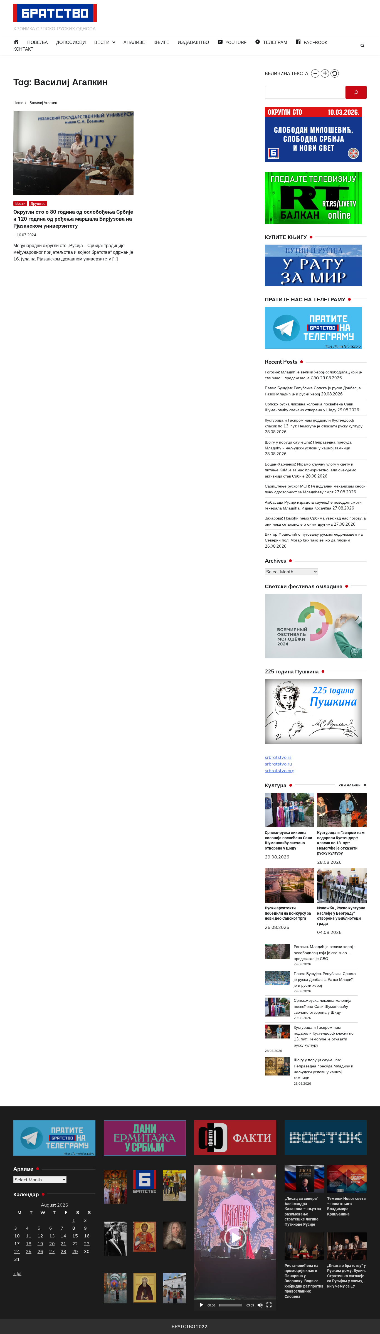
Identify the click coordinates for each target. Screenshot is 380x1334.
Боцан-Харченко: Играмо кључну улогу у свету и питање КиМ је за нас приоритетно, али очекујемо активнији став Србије (310, 470)
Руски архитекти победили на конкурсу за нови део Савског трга (288, 913)
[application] (235, 1237)
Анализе (134, 42)
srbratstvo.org (280, 770)
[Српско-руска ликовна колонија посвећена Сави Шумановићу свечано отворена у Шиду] (277, 1008)
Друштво (38, 203)
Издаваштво (193, 42)
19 (40, 1243)
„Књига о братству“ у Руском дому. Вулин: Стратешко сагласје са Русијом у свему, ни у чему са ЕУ (346, 1275)
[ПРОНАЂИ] (356, 92)
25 (28, 1251)
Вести (102, 42)
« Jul (17, 1273)
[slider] (230, 1305)
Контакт (23, 49)
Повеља (37, 42)
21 (63, 1243)
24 (17, 1251)
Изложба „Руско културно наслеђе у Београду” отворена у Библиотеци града (341, 916)
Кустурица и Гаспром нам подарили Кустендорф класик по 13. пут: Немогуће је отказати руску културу (341, 842)
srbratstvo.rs (278, 757)
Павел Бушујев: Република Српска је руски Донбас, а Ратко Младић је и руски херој (325, 979)
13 (52, 1236)
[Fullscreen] (269, 1305)
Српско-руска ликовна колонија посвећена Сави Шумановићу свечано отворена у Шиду (288, 840)
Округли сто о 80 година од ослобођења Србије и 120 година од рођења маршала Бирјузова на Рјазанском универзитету (73, 219)
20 (52, 1243)
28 (63, 1251)
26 (40, 1251)
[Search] (362, 45)
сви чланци (350, 785)
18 (28, 1243)
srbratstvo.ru (278, 764)
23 (87, 1243)
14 (63, 1236)
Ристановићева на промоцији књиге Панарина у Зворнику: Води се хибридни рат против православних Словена (304, 1281)
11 (28, 1236)
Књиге (161, 42)
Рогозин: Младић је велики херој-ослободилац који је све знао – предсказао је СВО (324, 952)
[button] (315, 73)
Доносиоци (71, 42)
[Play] (201, 1305)
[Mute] (260, 1305)
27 (52, 1251)
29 (75, 1251)
